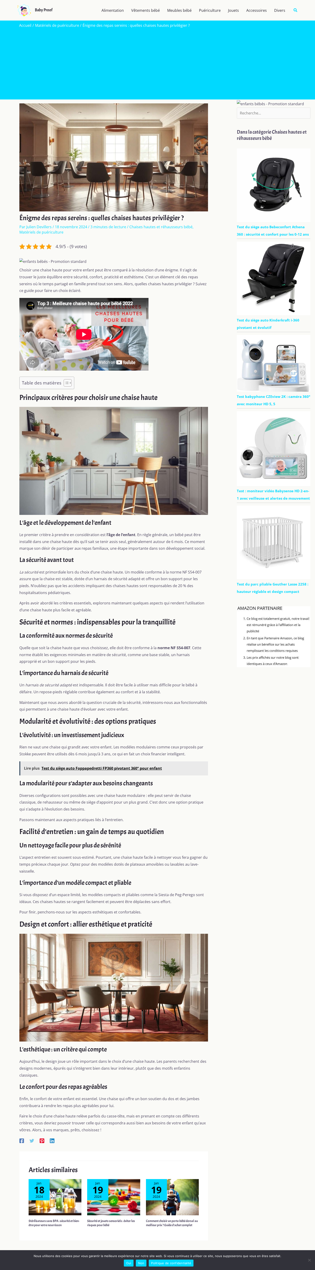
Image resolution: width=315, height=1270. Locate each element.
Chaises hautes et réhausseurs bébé (161, 226)
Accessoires (256, 10)
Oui (128, 1263)
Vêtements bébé (145, 10)
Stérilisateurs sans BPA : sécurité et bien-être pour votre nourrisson (54, 1223)
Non (141, 1263)
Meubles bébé (179, 10)
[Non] (309, 1260)
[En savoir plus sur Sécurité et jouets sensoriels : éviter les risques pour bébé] (113, 1196)
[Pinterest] (42, 1140)
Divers (279, 10)
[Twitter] (32, 1140)
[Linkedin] (52, 1140)
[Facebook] (21, 1140)
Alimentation (112, 10)
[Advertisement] (157, 62)
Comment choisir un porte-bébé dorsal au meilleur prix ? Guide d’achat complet (172, 1223)
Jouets (233, 10)
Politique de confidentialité (171, 1263)
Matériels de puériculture (41, 232)
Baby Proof (43, 10)
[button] (296, 10)
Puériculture (210, 10)
